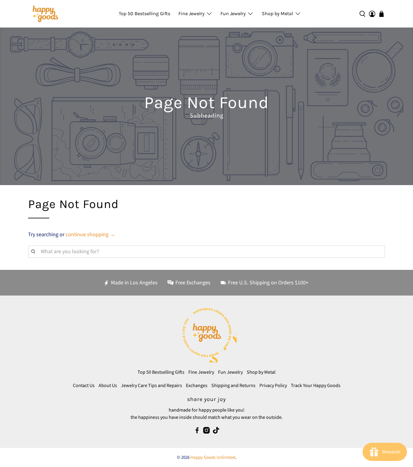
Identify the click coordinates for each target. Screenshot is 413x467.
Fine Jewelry (191, 13)
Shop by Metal (277, 13)
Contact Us (84, 385)
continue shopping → (90, 234)
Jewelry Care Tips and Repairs (151, 385)
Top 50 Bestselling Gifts (144, 13)
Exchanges (196, 385)
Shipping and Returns (233, 385)
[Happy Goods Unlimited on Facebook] (197, 432)
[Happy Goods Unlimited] (45, 13)
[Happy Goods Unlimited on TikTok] (216, 432)
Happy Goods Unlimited (212, 457)
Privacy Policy (273, 385)
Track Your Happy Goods (315, 385)
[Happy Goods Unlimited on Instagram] (206, 432)
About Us (108, 385)
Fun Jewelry (233, 13)
